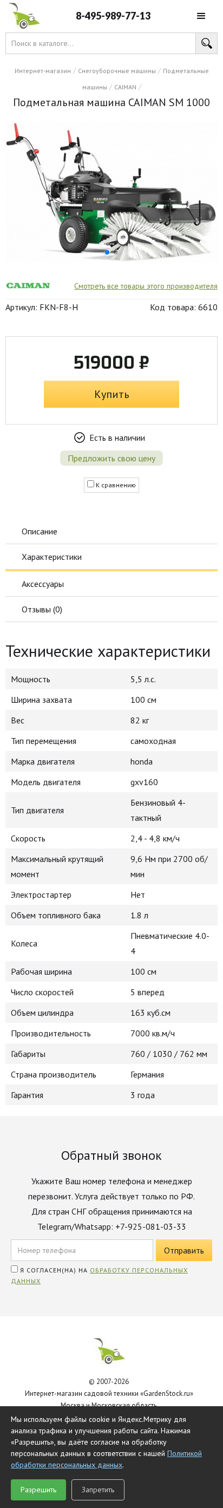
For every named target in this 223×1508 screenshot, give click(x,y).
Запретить (98, 1489)
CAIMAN (125, 87)
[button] (201, 16)
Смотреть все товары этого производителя (146, 286)
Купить (111, 394)
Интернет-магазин (43, 71)
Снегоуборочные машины (117, 71)
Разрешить (38, 1489)
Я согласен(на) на (99, 1275)
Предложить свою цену (111, 458)
